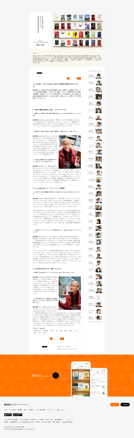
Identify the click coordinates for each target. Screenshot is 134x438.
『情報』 (35, 332)
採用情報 (6, 422)
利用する (41, 375)
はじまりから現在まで (24, 419)
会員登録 (125, 404)
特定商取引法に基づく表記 (28, 422)
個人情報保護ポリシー (60, 419)
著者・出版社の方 (57, 422)
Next (95, 322)
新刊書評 (51, 61)
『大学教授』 (45, 330)
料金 (25, 410)
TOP (5, 410)
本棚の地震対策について (15, 422)
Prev (95, 71)
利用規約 (38, 422)
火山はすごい (61, 178)
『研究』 (60, 330)
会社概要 (20, 410)
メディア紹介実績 (40, 410)
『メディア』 (76, 330)
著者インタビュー (61, 410)
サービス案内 (12, 410)
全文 (79, 78)
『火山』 (40, 332)
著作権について (34, 419)
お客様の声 (31, 410)
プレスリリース (51, 410)
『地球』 (44, 332)
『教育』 (65, 330)
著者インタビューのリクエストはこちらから (67, 348)
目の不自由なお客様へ (46, 422)
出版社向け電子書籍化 (67, 422)
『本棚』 (70, 330)
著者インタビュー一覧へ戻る (64, 346)
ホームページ (37, 62)
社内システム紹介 (49, 419)
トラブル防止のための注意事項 (11, 419)
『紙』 (56, 330)
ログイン (115, 404)
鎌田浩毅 (42, 328)
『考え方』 (52, 330)
